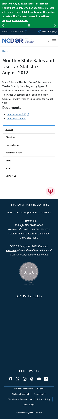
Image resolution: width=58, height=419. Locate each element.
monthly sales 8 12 (16, 114)
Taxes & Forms (12, 145)
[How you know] (25, 31)
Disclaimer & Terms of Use (20, 399)
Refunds (9, 129)
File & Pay (10, 137)
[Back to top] (50, 191)
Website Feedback (20, 394)
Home (5, 51)
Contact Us (10, 175)
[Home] (18, 38)
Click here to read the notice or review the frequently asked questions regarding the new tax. (28, 16)
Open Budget (29, 404)
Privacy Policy (43, 399)
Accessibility (40, 394)
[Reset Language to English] (39, 31)
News (8, 160)
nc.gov (40, 388)
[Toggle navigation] (54, 40)
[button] (45, 40)
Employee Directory (23, 388)
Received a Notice (13, 152)
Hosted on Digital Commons (29, 412)
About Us (9, 168)
